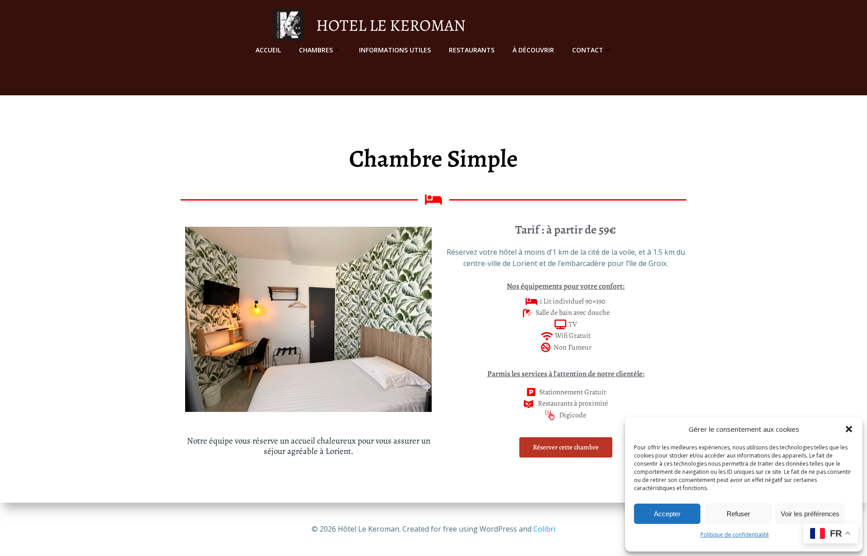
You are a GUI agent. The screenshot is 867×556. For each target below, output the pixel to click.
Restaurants (471, 50)
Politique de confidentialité (734, 534)
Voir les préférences (810, 514)
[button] (848, 429)
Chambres (316, 50)
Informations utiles (395, 50)
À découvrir (533, 50)
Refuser (738, 514)
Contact (587, 50)
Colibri (544, 529)
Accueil (268, 50)
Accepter (667, 514)
